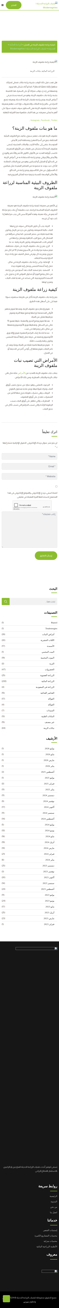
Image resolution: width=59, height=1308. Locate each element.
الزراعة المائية (48, 71)
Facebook (45, 120)
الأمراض (21, 373)
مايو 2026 (50, 754)
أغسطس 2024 (47, 819)
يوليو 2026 (49, 748)
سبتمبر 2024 (48, 813)
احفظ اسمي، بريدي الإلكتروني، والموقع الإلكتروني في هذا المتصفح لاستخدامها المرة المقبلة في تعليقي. (32, 495)
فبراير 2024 (49, 854)
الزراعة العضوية (47, 675)
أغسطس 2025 (47, 772)
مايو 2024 (50, 836)
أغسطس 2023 (47, 889)
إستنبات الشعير (50, 1230)
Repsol (54, 622)
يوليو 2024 (49, 825)
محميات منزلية (50, 1241)
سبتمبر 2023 (48, 883)
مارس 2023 (49, 918)
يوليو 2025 (49, 778)
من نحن (53, 1207)
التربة (51, 664)
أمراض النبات (48, 634)
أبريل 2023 (49, 912)
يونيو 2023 (49, 901)
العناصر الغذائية (47, 693)
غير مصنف (49, 722)
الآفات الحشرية (47, 640)
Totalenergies (51, 628)
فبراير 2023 (49, 924)
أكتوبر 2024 (49, 807)
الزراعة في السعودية (45, 687)
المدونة (54, 1201)
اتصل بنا (53, 1212)
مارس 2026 (49, 760)
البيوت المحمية (47, 658)
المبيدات (50, 710)
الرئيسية (53, 1196)
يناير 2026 (49, 766)
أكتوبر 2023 (49, 877)
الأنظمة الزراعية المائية (47, 1246)
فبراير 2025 (49, 784)
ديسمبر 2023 (48, 866)
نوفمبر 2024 (48, 801)
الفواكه (51, 699)
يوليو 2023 (49, 895)
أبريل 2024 (49, 842)
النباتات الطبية (47, 716)
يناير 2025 (49, 789)
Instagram (35, 120)
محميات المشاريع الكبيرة (46, 1236)
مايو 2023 (50, 907)
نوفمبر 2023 (48, 871)
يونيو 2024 (49, 830)
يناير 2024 (49, 860)
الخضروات (49, 669)
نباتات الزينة (35, 71)
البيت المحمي (48, 652)
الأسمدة (50, 646)
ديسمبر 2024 (48, 795)
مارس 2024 (49, 848)
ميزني (26, 1302)
